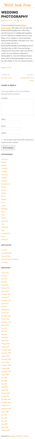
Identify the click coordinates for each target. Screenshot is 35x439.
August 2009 (5, 362)
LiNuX (21, 20)
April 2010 (4, 337)
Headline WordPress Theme (19, 436)
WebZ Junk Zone (17, 4)
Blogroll (3, 162)
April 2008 (4, 387)
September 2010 (6, 322)
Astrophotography (6, 253)
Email (3, 126)
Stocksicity (4, 262)
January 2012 (5, 291)
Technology (4, 227)
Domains (4, 178)
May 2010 (4, 334)
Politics (3, 218)
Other (9, 67)
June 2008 (4, 381)
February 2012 (5, 288)
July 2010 (4, 328)
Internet (3, 205)
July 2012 (4, 276)
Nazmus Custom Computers (9, 259)
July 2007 (4, 415)
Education (4, 181)
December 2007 (6, 399)
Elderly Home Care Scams (27, 77)
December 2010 (6, 316)
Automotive (4, 159)
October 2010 (5, 319)
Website (3, 133)
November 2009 (6, 353)
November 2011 (6, 294)
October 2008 (5, 368)
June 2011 (4, 307)
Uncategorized (5, 233)
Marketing (4, 209)
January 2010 (5, 347)
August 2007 (5, 412)
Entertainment (5, 184)
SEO (2, 224)
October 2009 (5, 356)
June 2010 (4, 331)
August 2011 (5, 303)
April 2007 (4, 424)
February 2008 (5, 393)
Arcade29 (4, 250)
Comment (4, 98)
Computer (4, 171)
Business (4, 165)
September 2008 (6, 371)
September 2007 (6, 408)
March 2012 (4, 285)
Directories (4, 175)
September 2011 (6, 300)
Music (3, 212)
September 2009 (6, 359)
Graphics (4, 199)
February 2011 (5, 310)
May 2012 (4, 282)
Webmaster (4, 239)
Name (3, 119)
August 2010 (5, 325)
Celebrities (4, 168)
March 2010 (4, 340)
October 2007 (5, 405)
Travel (3, 230)
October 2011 (5, 297)
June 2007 (4, 418)
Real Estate (4, 221)
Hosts (3, 202)
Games (3, 196)
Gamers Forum (5, 256)
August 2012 (5, 273)
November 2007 (6, 402)
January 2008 (5, 396)
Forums (3, 190)
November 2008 (6, 365)
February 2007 (5, 430)
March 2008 (4, 390)
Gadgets (3, 193)
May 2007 (4, 421)
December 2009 (6, 350)
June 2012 (4, 279)
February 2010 (5, 344)
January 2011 (5, 313)
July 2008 (4, 378)
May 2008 (4, 384)
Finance (3, 187)
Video (3, 236)
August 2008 (5, 374)
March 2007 (4, 427)
